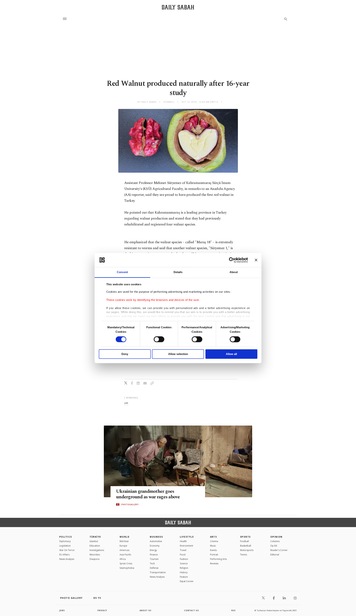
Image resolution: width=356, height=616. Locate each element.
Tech (152, 563)
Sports (245, 536)
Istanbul (94, 541)
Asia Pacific (125, 554)
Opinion (276, 536)
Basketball (245, 545)
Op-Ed (273, 545)
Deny (124, 354)
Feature (184, 576)
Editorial (274, 554)
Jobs (62, 610)
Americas (124, 550)
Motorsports (246, 550)
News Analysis (66, 559)
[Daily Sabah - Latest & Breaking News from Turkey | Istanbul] (178, 7)
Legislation (65, 545)
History (183, 572)
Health (183, 541)
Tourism (154, 559)
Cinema (214, 541)
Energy (153, 550)
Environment (186, 545)
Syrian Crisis (126, 563)
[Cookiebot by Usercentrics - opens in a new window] (231, 260)
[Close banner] (256, 260)
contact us (191, 610)
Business (156, 536)
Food (182, 554)
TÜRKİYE (95, 536)
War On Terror (67, 550)
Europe (123, 545)
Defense (154, 567)
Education (95, 545)
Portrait (214, 554)
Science (184, 563)
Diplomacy (65, 541)
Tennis (243, 554)
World (124, 536)
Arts (213, 536)
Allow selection (178, 354)
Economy (154, 545)
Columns (275, 541)
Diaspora (94, 559)
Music (213, 545)
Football (244, 541)
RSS (233, 610)
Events (213, 550)
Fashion (184, 559)
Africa (123, 559)
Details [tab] (178, 272)
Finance (154, 554)
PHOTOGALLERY (130, 504)
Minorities (95, 554)
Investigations (97, 550)
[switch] (159, 339)
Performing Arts (218, 559)
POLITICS (65, 536)
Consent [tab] (122, 272)
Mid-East (124, 541)
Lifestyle (187, 536)
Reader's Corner (279, 550)
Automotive (156, 541)
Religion (184, 567)
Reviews (214, 563)
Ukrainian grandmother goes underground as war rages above (148, 494)
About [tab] (234, 272)
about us (145, 610)
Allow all (231, 354)
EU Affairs (64, 554)
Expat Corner (187, 581)
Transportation (158, 572)
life (126, 403)
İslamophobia (127, 567)
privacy (102, 610)
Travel (183, 550)
